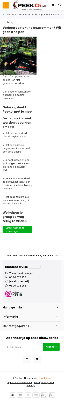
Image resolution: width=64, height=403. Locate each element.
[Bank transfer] (36, 395)
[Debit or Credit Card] (51, 395)
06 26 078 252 (17, 277)
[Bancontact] (20, 395)
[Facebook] (27, 359)
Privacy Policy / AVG (44, 382)
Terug (10, 22)
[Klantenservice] (35, 267)
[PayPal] (43, 395)
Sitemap (31, 385)
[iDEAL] (12, 395)
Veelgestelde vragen (21, 273)
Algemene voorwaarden (20, 382)
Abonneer (51, 346)
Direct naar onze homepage (15, 229)
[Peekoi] (29, 5)
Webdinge (46, 378)
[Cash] (28, 395)
